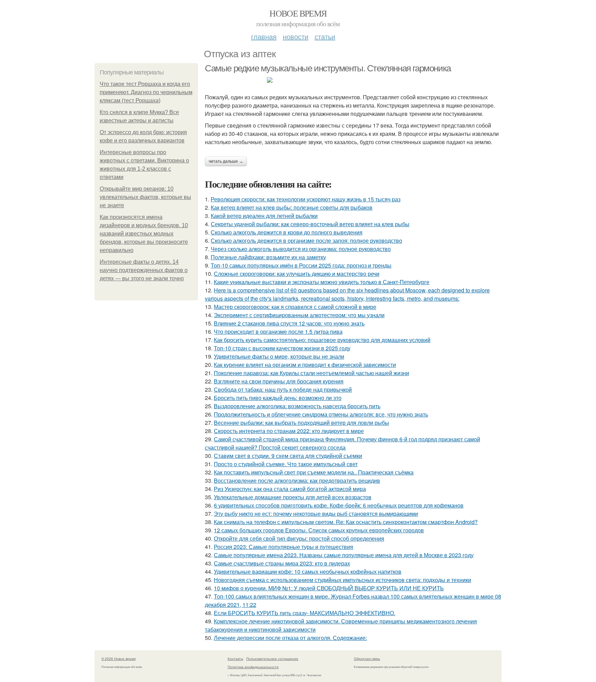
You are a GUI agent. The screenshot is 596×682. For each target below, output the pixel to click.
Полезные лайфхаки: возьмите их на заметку (268, 257)
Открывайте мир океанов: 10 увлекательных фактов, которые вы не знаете (145, 197)
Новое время (297, 13)
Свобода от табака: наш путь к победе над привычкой (283, 389)
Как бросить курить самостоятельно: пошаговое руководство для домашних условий (322, 340)
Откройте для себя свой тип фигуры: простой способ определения (299, 538)
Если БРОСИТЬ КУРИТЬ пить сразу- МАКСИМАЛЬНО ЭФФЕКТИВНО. (304, 613)
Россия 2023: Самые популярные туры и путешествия (283, 547)
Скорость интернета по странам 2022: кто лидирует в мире (289, 431)
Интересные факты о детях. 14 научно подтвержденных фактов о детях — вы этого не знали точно (144, 270)
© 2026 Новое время (118, 658)
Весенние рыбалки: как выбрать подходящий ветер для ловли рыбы (301, 423)
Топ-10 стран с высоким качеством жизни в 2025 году (282, 348)
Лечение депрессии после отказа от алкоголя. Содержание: (290, 638)
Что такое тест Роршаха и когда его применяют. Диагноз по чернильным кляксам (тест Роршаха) (146, 92)
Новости (295, 36)
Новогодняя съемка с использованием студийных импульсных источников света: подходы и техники (342, 580)
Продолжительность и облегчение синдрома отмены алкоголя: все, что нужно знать (321, 414)
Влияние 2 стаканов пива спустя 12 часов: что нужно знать (289, 323)
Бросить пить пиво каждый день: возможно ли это (277, 398)
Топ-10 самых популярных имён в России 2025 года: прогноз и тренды (301, 265)
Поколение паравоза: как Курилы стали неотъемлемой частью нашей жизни (311, 373)
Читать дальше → (226, 161)
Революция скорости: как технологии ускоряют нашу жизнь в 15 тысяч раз (305, 199)
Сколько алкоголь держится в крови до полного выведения (286, 232)
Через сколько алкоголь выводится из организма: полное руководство (301, 249)
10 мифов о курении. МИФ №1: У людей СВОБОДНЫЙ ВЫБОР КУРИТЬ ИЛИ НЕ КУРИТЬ (329, 588)
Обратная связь (367, 658)
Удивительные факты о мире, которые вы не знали (279, 356)
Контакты (235, 658)
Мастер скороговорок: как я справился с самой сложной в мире (295, 307)
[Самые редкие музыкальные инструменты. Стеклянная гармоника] (353, 80)
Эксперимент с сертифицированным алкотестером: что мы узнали (299, 315)
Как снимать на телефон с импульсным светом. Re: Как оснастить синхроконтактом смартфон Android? (346, 522)
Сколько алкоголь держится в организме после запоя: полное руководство (306, 240)
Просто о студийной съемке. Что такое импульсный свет (286, 464)
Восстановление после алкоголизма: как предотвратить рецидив (297, 480)
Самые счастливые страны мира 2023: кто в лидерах (282, 563)
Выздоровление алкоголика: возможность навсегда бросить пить (297, 406)
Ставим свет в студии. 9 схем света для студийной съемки (288, 456)
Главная (264, 36)
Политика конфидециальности (253, 666)
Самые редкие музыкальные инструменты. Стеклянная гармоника (328, 68)
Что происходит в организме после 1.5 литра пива (278, 331)
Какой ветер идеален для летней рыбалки (264, 216)
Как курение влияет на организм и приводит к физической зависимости (305, 365)
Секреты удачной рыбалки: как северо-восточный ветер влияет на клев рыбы (310, 224)
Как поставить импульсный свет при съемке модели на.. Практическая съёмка (314, 472)
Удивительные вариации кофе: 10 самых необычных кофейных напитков (307, 571)
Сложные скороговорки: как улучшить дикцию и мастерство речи (296, 274)
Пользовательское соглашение (272, 658)
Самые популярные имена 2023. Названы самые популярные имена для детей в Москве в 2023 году (344, 555)
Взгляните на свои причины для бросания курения (279, 381)
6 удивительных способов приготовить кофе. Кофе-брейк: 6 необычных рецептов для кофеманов (339, 505)
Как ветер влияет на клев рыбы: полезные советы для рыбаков (291, 207)
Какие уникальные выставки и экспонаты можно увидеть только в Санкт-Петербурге (321, 282)
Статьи (325, 36)
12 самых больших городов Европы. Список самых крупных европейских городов (319, 530)
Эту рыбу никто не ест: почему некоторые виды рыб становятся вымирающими (316, 514)
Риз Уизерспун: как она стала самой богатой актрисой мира (290, 489)
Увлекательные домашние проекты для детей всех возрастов (292, 497)
